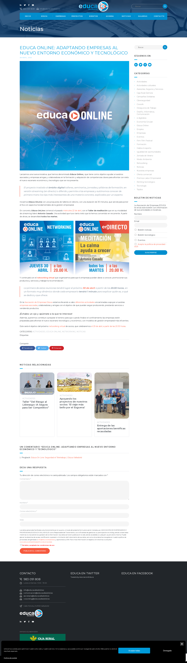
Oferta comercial (144, 174)
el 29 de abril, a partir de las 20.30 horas (108, 326)
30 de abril (89, 288)
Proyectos (77, 16)
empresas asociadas (29, 305)
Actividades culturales (146, 85)
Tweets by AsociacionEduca (82, 577)
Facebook (29, 5)
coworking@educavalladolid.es (37, 599)
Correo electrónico (28, 511)
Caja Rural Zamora (145, 93)
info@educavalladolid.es (50, 9)
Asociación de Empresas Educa (38, 302)
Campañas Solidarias (146, 96)
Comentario (25, 479)
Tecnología (141, 186)
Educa (44, 16)
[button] (182, 644)
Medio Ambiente (144, 159)
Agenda (110, 16)
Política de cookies (10, 658)
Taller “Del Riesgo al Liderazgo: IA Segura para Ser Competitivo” (35, 404)
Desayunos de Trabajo (146, 108)
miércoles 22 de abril (72, 210)
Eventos (93, 16)
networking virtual (57, 326)
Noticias (126, 16)
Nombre (24, 503)
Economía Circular (145, 122)
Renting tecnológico (146, 182)
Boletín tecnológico (146, 235)
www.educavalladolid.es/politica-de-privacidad (36, 542)
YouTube (33, 5)
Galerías (142, 16)
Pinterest (57, 348)
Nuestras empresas (145, 171)
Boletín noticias (144, 230)
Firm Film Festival (144, 140)
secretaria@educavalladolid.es (36, 596)
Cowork (140, 104)
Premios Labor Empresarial (149, 178)
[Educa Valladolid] (93, 6)
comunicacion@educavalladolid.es (38, 593)
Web (22, 520)
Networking (69, 331)
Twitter (25, 5)
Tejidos (140, 189)
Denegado (167, 651)
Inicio (28, 16)
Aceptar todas (134, 651)
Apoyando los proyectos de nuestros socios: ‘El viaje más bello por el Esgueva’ (73, 403)
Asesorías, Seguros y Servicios (150, 89)
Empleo (140, 129)
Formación (141, 144)
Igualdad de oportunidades (149, 152)
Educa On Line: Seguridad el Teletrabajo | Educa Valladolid (56, 457)
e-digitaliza (141, 118)
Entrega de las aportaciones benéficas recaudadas (111, 428)
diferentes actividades (85, 302)
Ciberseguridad (143, 100)
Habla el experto (144, 148)
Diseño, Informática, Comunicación (146, 113)
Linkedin (21, 5)
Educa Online (53, 331)
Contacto (159, 16)
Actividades (39, 331)
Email (136, 221)
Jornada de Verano (145, 155)
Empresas (61, 16)
